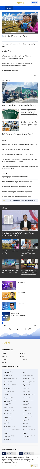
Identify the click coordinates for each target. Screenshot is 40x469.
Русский (4, 359)
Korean (8, 439)
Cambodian (8, 388)
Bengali (8, 382)
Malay (28, 375)
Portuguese (29, 394)
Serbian (27, 407)
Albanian (8, 372)
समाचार (4, 141)
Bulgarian (10, 385)
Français (4, 356)
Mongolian (28, 378)
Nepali (26, 385)
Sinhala (27, 410)
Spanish (27, 414)
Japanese (9, 436)
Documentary (24, 359)
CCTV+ (4, 362)
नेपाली (4, 173)
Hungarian (9, 426)
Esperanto (10, 401)
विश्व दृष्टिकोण (6, 80)
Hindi (7, 423)
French (8, 407)
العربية (22, 356)
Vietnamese (29, 436)
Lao (25, 372)
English (4, 353)
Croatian (9, 391)
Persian (27, 388)
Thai (25, 423)
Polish (26, 391)
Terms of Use (14, 466)
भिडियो (4, 208)
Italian (8, 433)
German (9, 410)
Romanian (28, 401)
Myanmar (29, 382)
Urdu (25, 433)
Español (22, 353)
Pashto (26, 398)
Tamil (26, 420)
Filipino (8, 404)
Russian (27, 404)
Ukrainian (29, 430)
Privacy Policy (5, 466)
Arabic (8, 375)
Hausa (8, 417)
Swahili (27, 417)
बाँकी (35, 75)
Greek (8, 414)
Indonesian (12, 430)
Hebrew (8, 420)
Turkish (27, 426)
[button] (8, 32)
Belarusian (10, 378)
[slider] (2, 323)
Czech (8, 394)
